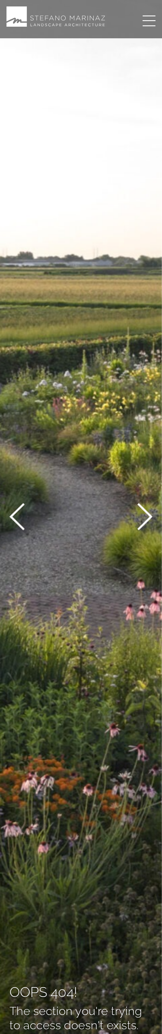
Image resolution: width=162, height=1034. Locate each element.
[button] (17, 518)
